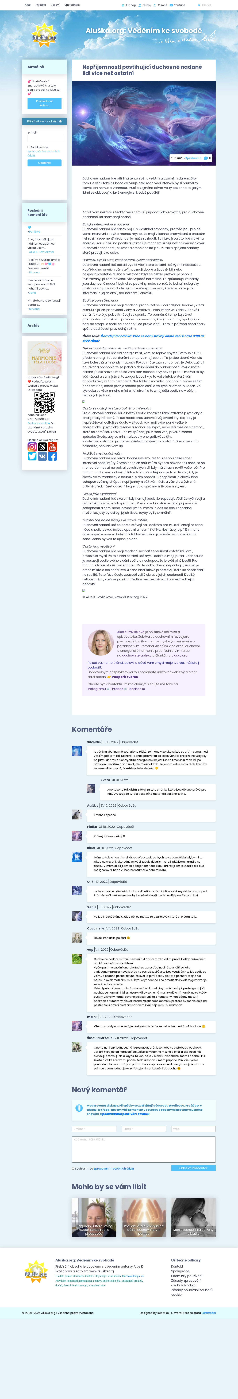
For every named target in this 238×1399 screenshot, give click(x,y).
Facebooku (136, 689)
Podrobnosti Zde (39, 423)
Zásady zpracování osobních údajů (186, 1282)
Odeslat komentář (193, 1168)
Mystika (41, 5)
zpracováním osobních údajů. (114, 1169)
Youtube (179, 5)
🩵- (34, 229)
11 (210, 158)
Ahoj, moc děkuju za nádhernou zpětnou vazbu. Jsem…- (41, 245)
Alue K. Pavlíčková (130, 632)
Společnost (72, 5)
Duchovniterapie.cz (133, 1276)
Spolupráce (180, 1271)
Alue (28, 5)
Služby (147, 5)
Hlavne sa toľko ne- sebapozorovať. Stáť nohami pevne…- (41, 286)
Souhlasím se (44, 151)
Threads (116, 689)
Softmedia (209, 1313)
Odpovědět (129, 742)
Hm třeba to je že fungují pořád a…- (44, 305)
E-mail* (33, 133)
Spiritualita (193, 158)
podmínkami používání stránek (125, 1114)
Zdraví (55, 5)
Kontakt (177, 1266)
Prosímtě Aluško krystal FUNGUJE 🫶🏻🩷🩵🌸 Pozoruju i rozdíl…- (44, 266)
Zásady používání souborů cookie (192, 1292)
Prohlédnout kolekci (44, 103)
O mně (162, 5)
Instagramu (97, 689)
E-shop (131, 5)
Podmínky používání (186, 1276)
